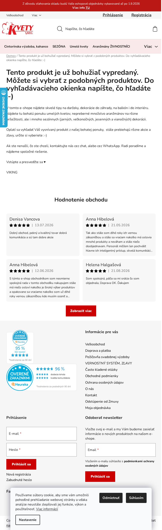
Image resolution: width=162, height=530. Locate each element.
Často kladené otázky (101, 369)
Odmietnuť (111, 498)
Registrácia (141, 15)
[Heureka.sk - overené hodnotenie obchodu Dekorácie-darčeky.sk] (20, 347)
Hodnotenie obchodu (81, 199)
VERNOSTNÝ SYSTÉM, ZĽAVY (108, 363)
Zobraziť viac (81, 311)
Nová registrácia (18, 474)
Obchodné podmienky (101, 376)
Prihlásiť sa (21, 464)
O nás (89, 389)
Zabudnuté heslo (19, 480)
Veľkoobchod (14, 15)
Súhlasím (136, 498)
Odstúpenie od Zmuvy (102, 401)
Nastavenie (27, 520)
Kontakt (91, 395)
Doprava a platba (98, 350)
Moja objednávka (98, 408)
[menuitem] (26, 46)
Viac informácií (47, 509)
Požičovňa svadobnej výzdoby (107, 357)
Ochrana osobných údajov (104, 382)
